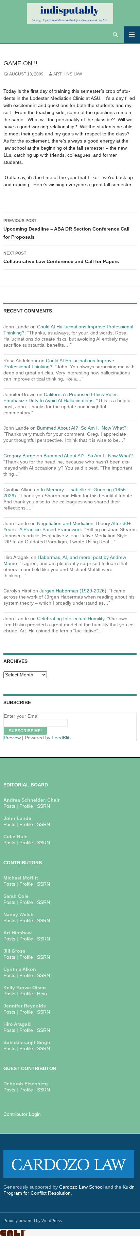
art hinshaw (67, 74)
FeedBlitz (62, 737)
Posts (9, 806)
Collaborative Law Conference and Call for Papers (61, 257)
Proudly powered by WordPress (32, 1220)
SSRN (43, 806)
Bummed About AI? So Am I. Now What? (81, 428)
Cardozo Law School (81, 1187)
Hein (42, 993)
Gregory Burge (19, 455)
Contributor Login (22, 1114)
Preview (12, 737)
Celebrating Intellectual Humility (71, 618)
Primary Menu (132, 34)
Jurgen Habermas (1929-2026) (72, 590)
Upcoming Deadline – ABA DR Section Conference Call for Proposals (66, 229)
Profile (26, 806)
